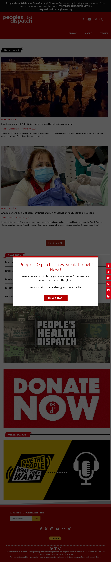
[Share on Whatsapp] (108, 283)
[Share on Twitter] (108, 271)
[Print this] (108, 296)
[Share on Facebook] (108, 265)
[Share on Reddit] (108, 277)
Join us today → (55, 298)
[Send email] (108, 290)
